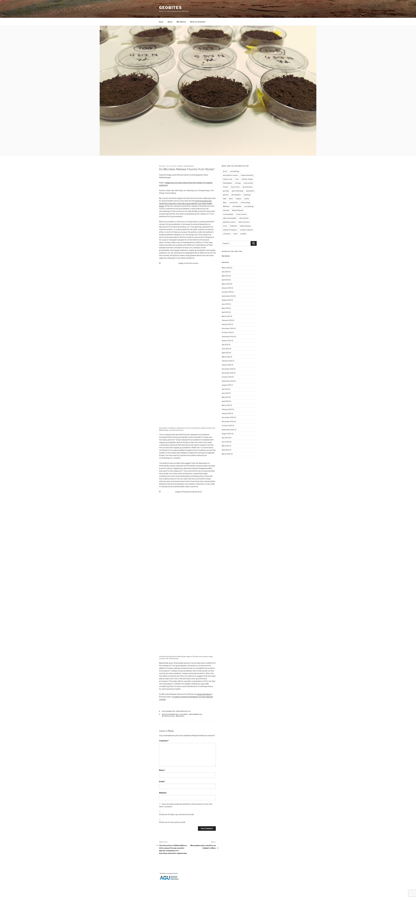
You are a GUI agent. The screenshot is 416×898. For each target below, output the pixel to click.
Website (163, 793)
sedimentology (245, 226)
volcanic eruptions (246, 230)
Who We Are (181, 22)
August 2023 (226, 300)
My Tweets (226, 256)
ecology (238, 183)
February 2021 (227, 409)
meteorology (245, 202)
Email (162, 782)
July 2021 (225, 389)
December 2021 (227, 369)
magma (238, 199)
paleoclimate (244, 218)
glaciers (226, 195)
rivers (225, 226)
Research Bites (183, 711)
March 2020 (226, 454)
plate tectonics (244, 222)
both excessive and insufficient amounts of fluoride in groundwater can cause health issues (185, 203)
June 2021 (225, 393)
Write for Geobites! (197, 22)
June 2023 (225, 304)
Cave (237, 179)
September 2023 (228, 296)
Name (162, 770)
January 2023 (226, 324)
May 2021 (225, 397)
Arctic (225, 171)
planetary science (229, 222)
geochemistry (247, 187)
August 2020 (226, 434)
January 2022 (226, 365)
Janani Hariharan (185, 166)
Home (161, 22)
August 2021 (226, 385)
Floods (225, 187)
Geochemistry (168, 711)
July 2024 (225, 272)
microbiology (168, 716)
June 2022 (225, 349)
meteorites (233, 202)
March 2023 (226, 316)
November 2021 (227, 373)
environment (248, 183)
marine (246, 199)
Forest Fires (235, 187)
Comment (164, 741)
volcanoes (227, 234)
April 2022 (225, 353)
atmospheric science (230, 175)
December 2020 (228, 417)
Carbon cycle (227, 179)
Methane (226, 206)
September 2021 (228, 381)
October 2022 (227, 332)
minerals (180, 716)
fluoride (184, 714)
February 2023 (227, 320)
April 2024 (225, 280)
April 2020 (225, 450)
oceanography (228, 214)
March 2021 (226, 405)
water (235, 234)
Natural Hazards (237, 210)
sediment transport (230, 230)
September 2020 (228, 430)
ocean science (241, 214)
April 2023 (225, 312)
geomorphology (237, 191)
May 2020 (225, 446)
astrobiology (234, 171)
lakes (231, 199)
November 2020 (228, 421)
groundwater (195, 714)
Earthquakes (227, 183)
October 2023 (227, 292)
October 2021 (227, 377)
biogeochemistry (170, 714)
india (224, 199)
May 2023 (225, 308)
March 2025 (226, 268)
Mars (225, 202)
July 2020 (225, 438)
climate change (247, 179)
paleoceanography (229, 218)
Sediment (233, 226)
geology (226, 191)
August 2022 (226, 340)
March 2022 (226, 357)
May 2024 (225, 276)
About (169, 22)
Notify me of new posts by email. (172, 822)
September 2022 (228, 336)
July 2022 (225, 344)
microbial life (236, 206)
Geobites (170, 7)
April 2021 (225, 401)
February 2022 (227, 361)
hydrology (247, 195)
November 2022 (228, 328)
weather (243, 234)
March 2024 (226, 284)
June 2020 (225, 442)
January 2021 (226, 413)
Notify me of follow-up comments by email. (176, 814)
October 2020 (227, 425)
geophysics (250, 191)
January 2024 (226, 288)
